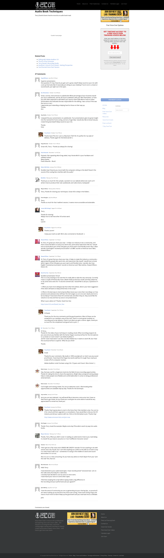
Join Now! (121, 555)
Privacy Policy (104, 555)
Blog (74, 555)
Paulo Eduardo (44, 152)
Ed (41, 328)
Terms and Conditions (81, 555)
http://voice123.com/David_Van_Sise (52, 304)
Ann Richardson (45, 92)
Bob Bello (43, 178)
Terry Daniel (47, 133)
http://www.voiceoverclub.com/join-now (57, 417)
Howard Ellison (45, 239)
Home (70, 555)
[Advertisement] (115, 82)
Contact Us (115, 555)
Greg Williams (44, 78)
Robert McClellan (45, 167)
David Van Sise (44, 273)
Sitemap (110, 555)
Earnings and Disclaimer (94, 555)
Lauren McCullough (46, 208)
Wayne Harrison (45, 434)
